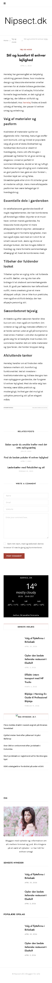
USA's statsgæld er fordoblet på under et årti (23, 766)
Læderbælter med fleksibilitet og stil (26, 467)
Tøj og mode (26, 49)
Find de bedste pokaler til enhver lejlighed (26, 457)
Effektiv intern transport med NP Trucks (34, 678)
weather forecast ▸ (26, 615)
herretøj (27, 102)
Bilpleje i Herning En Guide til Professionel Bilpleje (36, 698)
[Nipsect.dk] (26, 21)
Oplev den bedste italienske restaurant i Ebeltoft (36, 659)
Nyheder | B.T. (29, 717)
